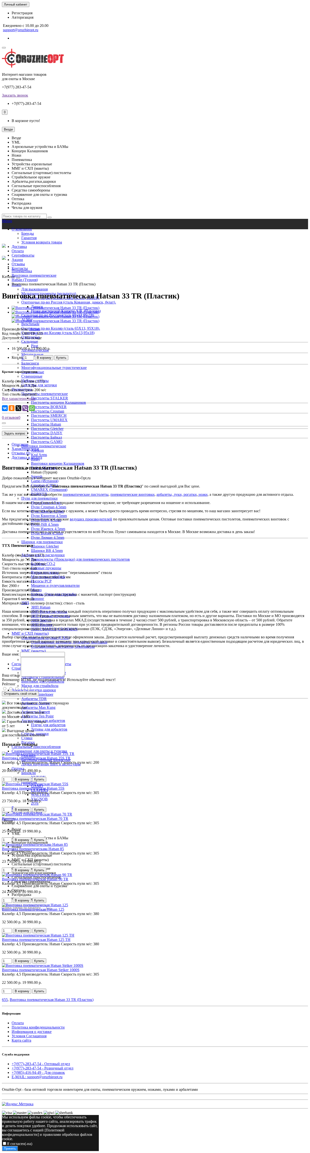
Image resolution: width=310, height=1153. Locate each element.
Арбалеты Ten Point (37, 716)
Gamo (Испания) (44, 481)
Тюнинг (37, 598)
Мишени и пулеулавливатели (55, 585)
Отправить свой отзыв (20, 693)
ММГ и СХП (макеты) (30, 633)
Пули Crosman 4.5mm (48, 507)
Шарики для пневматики (42, 542)
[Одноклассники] (12, 408)
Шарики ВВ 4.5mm (47, 551)
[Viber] (25, 408)
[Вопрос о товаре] (4, 423)
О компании (22, 229)
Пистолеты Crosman (47, 411)
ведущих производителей (91, 519)
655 (5, 1000)
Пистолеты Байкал (46, 437)
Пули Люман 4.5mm (47, 537)
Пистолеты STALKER (49, 398)
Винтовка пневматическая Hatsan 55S (33, 788)
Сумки (26, 738)
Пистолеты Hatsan (46, 424)
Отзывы (18, 264)
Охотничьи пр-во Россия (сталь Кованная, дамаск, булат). (68, 302)
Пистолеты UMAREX (49, 420)
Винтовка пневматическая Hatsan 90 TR (35, 879)
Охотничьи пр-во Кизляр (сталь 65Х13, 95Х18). (60, 328)
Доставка (19, 246)
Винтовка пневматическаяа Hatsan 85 (33, 849)
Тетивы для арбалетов (49, 729)
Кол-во (17, 357)
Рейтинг (9, 684)
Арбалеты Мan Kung (38, 707)
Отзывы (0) (21, 453)
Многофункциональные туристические (54, 368)
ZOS (35, 803)
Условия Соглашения (29, 1036)
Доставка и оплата (27, 457)
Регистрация (22, 13)
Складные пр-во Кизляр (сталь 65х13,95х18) (57, 333)
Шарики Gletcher (45, 546)
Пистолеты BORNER (49, 407)
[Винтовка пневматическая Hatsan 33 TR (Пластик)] (55, 308)
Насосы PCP (41, 581)
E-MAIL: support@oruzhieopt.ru (37, 1077)
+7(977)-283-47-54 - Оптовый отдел (41, 1064)
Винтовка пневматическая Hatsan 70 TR (35, 819)
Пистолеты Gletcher (47, 429)
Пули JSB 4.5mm (45, 524)
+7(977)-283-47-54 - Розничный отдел (42, 1068)
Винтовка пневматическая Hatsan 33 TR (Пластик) (51, 1000)
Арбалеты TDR (34, 699)
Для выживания (34, 289)
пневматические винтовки (132, 494)
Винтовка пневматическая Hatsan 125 (33, 909)
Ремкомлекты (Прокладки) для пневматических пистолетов (80, 559)
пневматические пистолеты (85, 494)
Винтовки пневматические (43, 446)
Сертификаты (23, 255)
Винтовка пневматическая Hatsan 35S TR (36, 758)
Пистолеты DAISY (46, 433)
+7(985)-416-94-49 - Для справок (38, 1072)
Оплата (18, 251)
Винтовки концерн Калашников (57, 463)
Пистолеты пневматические (44, 394)
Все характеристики (18, 399)
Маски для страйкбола (39, 686)
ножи (203, 494)
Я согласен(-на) (19, 1144)
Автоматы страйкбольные (42, 677)
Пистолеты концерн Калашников (58, 402)
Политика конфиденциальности (38, 1027)
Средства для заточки (39, 385)
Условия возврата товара (41, 242)
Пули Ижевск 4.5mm (48, 529)
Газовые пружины (46, 568)
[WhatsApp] (32, 408)
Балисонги (30, 363)
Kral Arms (39, 455)
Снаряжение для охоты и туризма (39, 751)
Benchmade (30, 324)
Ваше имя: (10, 654)
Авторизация (22, 17)
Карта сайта (21, 1040)
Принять (10, 1148)
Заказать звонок (15, 95)
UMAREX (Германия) (49, 490)
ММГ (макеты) (33, 651)
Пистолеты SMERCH (49, 415)
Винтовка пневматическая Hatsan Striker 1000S (40, 970)
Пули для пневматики (39, 498)
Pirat (34, 346)
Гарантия (29, 238)
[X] (18, 408)
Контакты (20, 268)
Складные (29, 341)
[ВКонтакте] (5, 408)
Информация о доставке (32, 1032)
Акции (17, 260)
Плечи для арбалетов (48, 725)
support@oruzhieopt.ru (20, 30)
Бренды (27, 233)
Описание (20, 444)
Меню (7, 221)
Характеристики (25, 449)
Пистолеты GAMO (46, 442)
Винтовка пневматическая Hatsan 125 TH (36, 940)
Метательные (32, 354)
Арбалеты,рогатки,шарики (34, 690)
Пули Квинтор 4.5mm (49, 516)
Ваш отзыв (11, 675)
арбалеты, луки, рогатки (176, 494)
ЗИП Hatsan (40, 607)
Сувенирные (31, 376)
